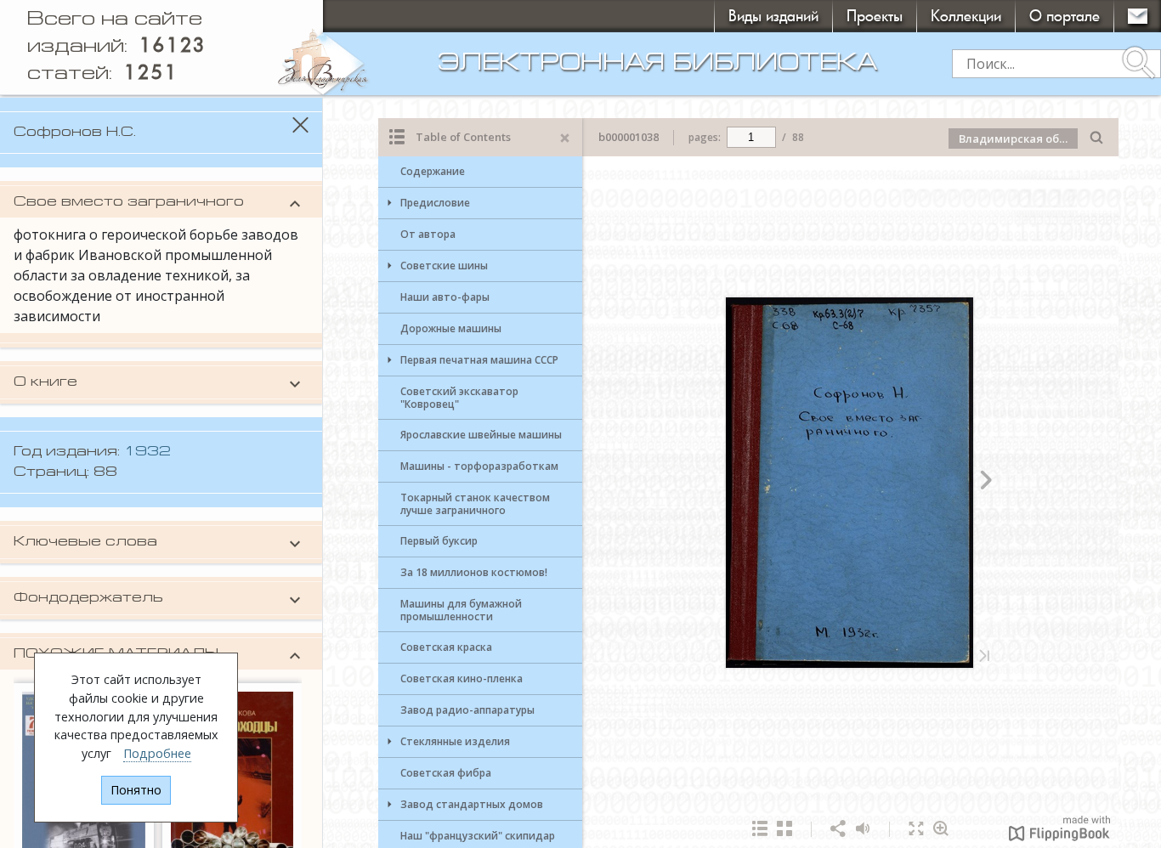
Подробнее (157, 753)
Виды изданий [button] (773, 15)
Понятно (135, 790)
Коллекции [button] (966, 15)
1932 (147, 452)
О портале (1064, 15)
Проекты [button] (875, 15)
